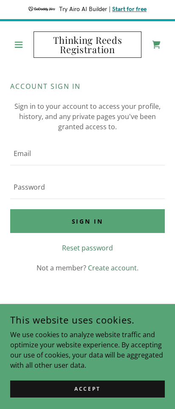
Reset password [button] (87, 248)
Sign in (88, 221)
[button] (22, 44)
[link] (88, 44)
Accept (87, 388)
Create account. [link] (113, 268)
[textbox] (87, 153)
